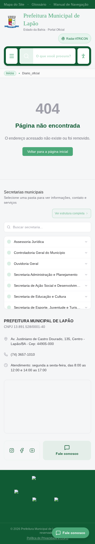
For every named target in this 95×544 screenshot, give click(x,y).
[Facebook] (22, 450)
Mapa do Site (14, 4)
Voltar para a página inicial (47, 151)
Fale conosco (67, 454)
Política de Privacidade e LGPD (47, 538)
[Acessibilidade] (83, 56)
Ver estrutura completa (70, 213)
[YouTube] (32, 450)
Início (10, 73)
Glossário (39, 4)
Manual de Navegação (71, 4)
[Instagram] (11, 450)
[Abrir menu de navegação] (12, 56)
